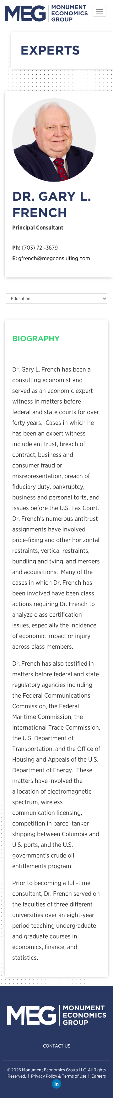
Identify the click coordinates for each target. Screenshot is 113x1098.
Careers (98, 1076)
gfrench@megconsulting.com (54, 258)
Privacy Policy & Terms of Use (58, 1076)
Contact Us (56, 1046)
